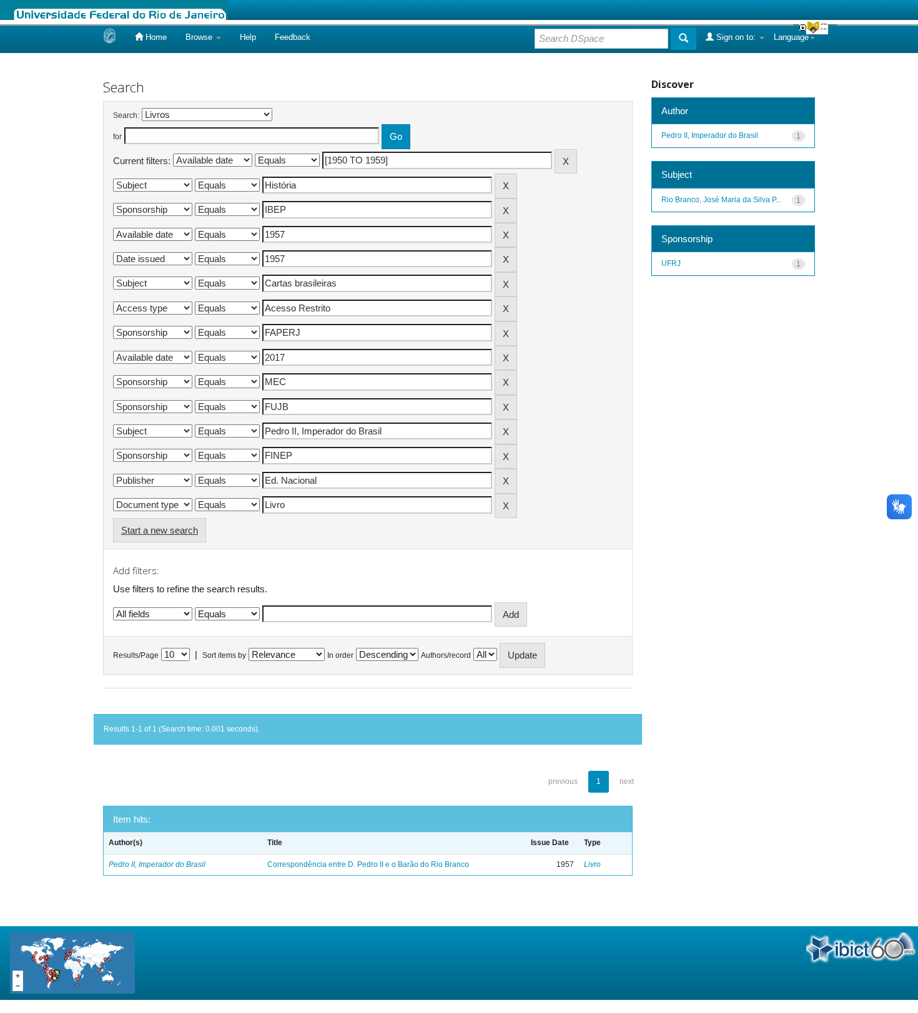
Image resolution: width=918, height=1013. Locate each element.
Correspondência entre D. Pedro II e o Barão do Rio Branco (368, 864)
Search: (126, 115)
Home (155, 37)
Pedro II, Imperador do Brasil (157, 864)
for (117, 136)
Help (248, 37)
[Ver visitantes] (72, 962)
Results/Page (136, 655)
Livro (592, 864)
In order (340, 655)
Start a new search (159, 530)
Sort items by (224, 655)
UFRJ (671, 263)
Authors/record (446, 655)
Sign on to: (736, 37)
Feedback (292, 37)
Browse (200, 37)
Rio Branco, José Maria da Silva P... (721, 199)
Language (791, 37)
